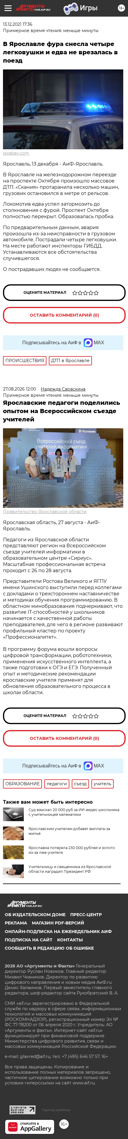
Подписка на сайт (28, 940)
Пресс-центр (86, 914)
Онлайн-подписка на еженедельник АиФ (58, 931)
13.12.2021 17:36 (17, 24)
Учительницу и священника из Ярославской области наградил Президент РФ (70, 869)
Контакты (70, 940)
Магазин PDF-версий (58, 923)
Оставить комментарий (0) (64, 315)
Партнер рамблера (56, 1110)
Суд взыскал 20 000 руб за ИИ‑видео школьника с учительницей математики (74, 812)
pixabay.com (16, 153)
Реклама (16, 923)
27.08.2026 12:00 (19, 389)
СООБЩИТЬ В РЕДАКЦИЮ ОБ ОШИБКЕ (49, 948)
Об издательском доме (35, 914)
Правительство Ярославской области (45, 511)
